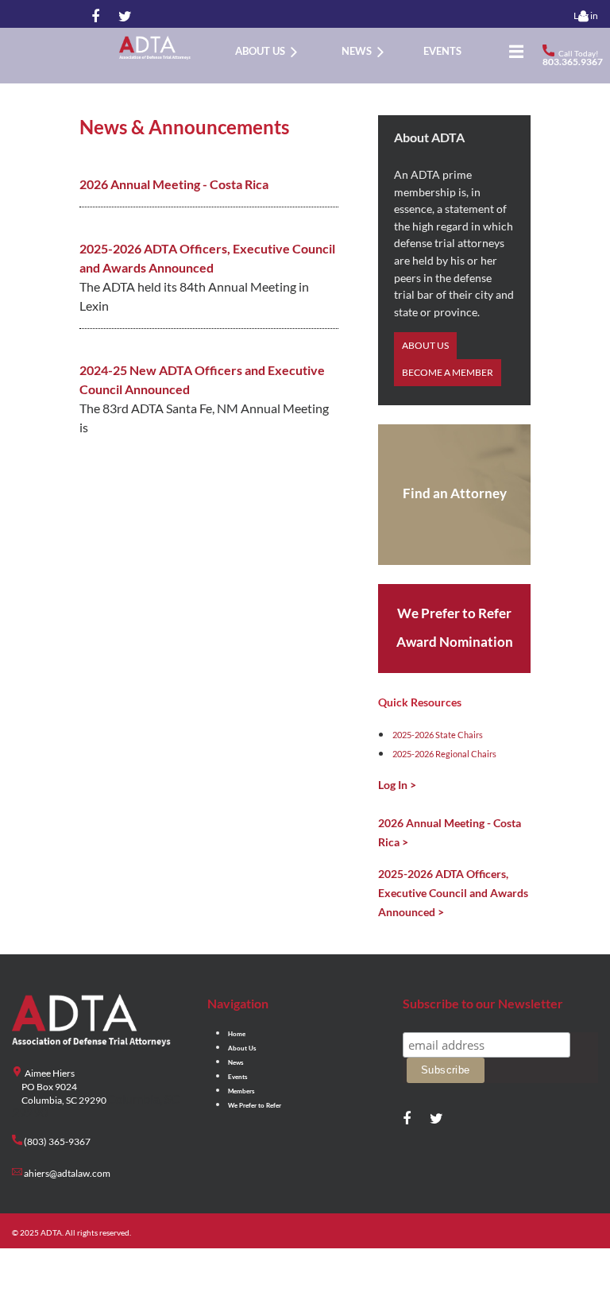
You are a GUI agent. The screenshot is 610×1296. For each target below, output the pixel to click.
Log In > (397, 784)
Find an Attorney (455, 493)
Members (241, 1091)
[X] (122, 17)
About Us (425, 345)
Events (238, 1077)
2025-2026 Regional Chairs (444, 754)
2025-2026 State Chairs (437, 734)
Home (236, 1034)
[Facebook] (95, 17)
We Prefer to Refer (254, 1105)
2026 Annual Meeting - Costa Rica (173, 183)
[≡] (512, 51)
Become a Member (447, 372)
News (236, 1062)
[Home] (206, 51)
